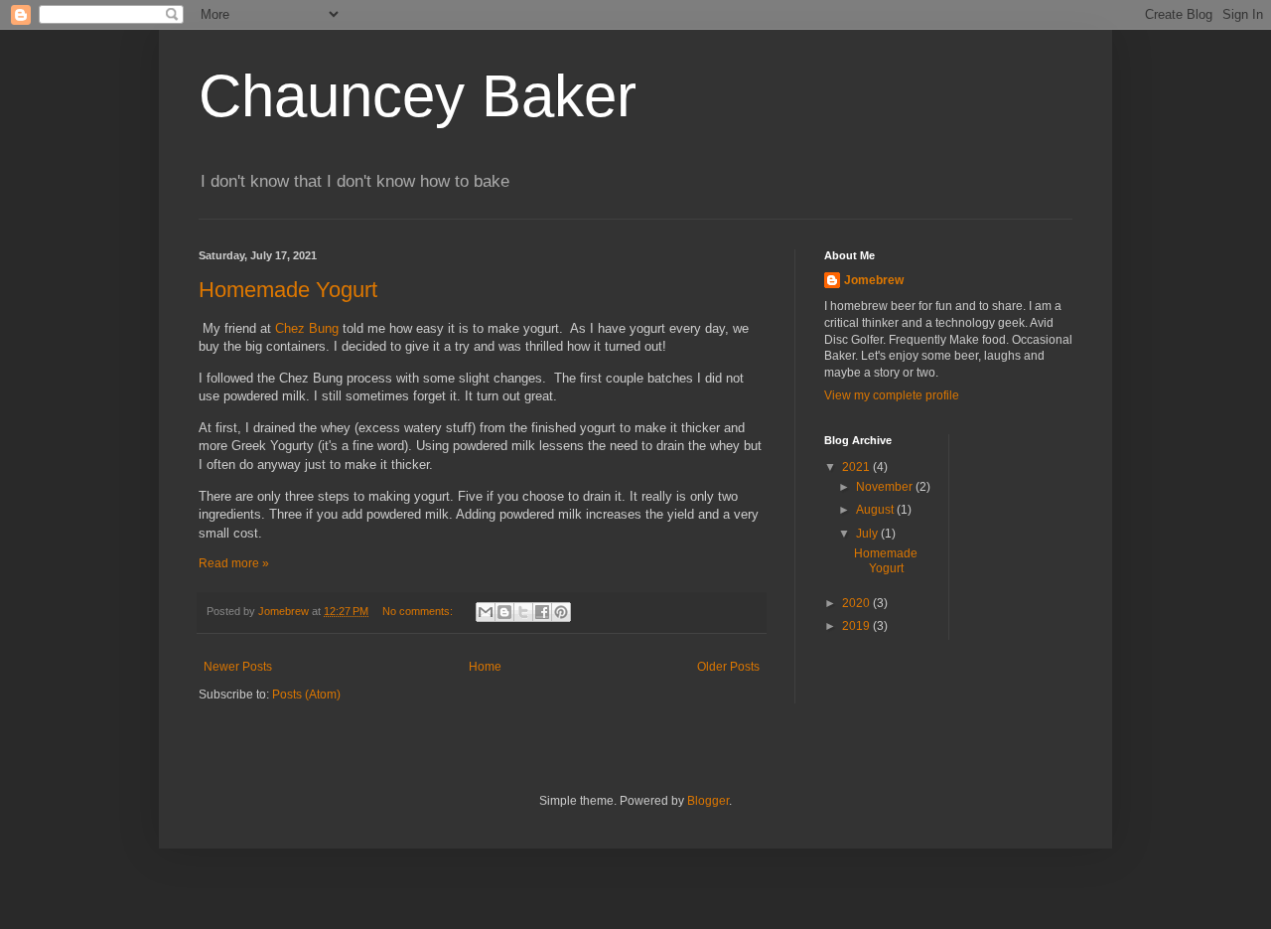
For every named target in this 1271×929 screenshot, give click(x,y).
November (886, 487)
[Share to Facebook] (542, 612)
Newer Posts (238, 667)
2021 (857, 467)
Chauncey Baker (417, 96)
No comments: (419, 611)
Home (485, 667)
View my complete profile (891, 395)
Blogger (708, 801)
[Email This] (485, 612)
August (876, 510)
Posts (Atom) (306, 694)
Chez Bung (307, 328)
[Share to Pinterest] (561, 612)
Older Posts (728, 667)
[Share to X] (523, 612)
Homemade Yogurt (288, 289)
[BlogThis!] (504, 612)
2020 (857, 603)
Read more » (234, 563)
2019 (857, 626)
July (868, 534)
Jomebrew (874, 280)
